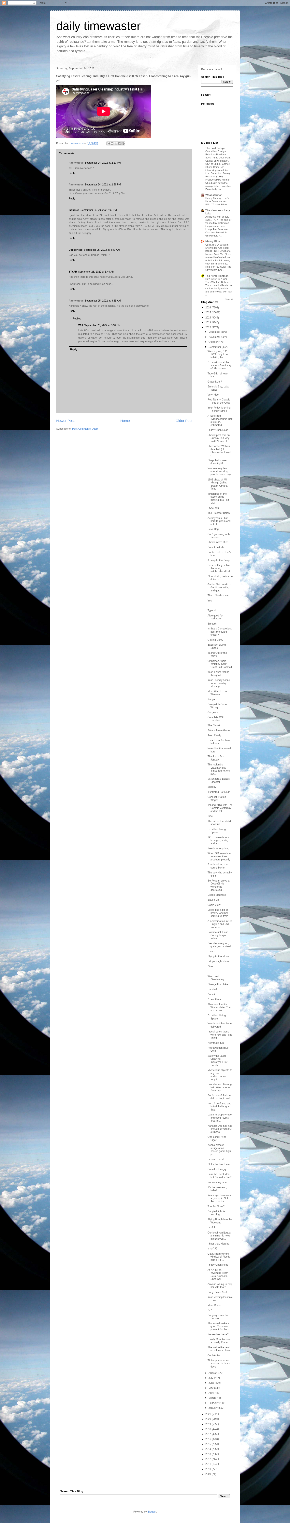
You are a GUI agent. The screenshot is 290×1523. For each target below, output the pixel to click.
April (211, 1392)
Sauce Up (213, 899)
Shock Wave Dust (218, 542)
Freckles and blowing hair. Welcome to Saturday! (220, 1087)
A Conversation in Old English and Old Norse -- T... (220, 924)
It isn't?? (212, 1248)
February (214, 1402)
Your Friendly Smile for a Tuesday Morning (219, 683)
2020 (208, 1419)
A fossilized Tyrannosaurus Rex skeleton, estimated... (220, 420)
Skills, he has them (219, 1164)
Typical (212, 610)
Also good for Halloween (215, 617)
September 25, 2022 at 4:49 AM (102, 249)
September (215, 346)
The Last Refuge (215, 148)
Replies (77, 318)
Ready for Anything (218, 848)
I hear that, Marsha (218, 1243)
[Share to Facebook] (120, 143)
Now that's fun (216, 1042)
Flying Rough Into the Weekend (220, 1221)
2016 (208, 1439)
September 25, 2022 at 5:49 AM (96, 271)
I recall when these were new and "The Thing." (220, 1034)
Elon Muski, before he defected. (220, 578)
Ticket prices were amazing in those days (219, 1363)
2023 (208, 322)
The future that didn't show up (219, 823)
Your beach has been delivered (220, 1025)
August (213, 1372)
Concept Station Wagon (217, 798)
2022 (208, 327)
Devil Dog (213, 529)
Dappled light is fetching (216, 1213)
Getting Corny (215, 639)
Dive (210, 966)
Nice (210, 816)
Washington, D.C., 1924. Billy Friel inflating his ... (218, 354)
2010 (208, 1469)
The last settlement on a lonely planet (219, 1349)
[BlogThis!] (112, 143)
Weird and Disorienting (216, 978)
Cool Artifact (215, 1355)
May (211, 1387)
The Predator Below (219, 512)
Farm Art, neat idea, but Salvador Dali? (219, 1176)
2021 (208, 1414)
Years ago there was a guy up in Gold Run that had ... (219, 1198)
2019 (208, 1424)
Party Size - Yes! (217, 1292)
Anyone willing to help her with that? (220, 1286)
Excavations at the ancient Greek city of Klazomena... (219, 365)
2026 (208, 307)
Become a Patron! (211, 69)
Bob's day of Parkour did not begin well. (219, 1097)
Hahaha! (212, 989)
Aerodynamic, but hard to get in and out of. (219, 521)
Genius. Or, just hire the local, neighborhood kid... (220, 568)
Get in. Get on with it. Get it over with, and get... (220, 587)
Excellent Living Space (217, 646)
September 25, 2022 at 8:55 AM (103, 300)
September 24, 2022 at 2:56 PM (103, 184)
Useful (211, 1227)
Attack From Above (219, 730)
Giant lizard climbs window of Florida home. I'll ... (219, 1256)
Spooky (212, 786)
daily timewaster (98, 26)
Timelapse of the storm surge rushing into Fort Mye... (218, 498)
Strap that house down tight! (217, 462)
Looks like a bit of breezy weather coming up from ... (219, 912)
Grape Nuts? (215, 381)
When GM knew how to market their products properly (219, 856)
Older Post (184, 421)
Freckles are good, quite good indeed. (219, 945)
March (212, 1397)
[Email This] (108, 143)
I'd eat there (214, 999)
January (213, 1407)
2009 (208, 1474)
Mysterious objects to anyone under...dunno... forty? (220, 1075)
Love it (211, 951)
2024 (208, 317)
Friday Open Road (218, 429)
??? (210, 1310)
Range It (212, 699)
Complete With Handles (216, 719)
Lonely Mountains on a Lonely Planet (219, 1341)
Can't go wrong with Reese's (219, 536)
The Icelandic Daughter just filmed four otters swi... (219, 769)
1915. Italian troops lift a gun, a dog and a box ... (218, 840)
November (215, 336)
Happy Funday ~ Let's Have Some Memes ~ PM (217, 201)
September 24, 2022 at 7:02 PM (98, 210)
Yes (210, 600)
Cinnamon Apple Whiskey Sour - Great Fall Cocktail (220, 663)
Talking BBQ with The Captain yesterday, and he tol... (220, 808)
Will (80, 325)
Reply (72, 173)
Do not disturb (216, 547)
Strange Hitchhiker (218, 984)
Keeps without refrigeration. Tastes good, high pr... (219, 1149)
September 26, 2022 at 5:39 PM (102, 325)
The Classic (214, 725)
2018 (208, 1429)
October (213, 341)
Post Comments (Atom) (85, 428)
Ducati (211, 994)
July (211, 1377)
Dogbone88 (75, 249)
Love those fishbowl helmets (219, 742)
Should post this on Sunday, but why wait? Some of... (219, 438)
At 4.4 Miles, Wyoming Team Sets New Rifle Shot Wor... (218, 1274)
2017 (208, 1434)
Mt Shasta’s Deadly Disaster (219, 780)
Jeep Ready (214, 735)
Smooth (212, 623)
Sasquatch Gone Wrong (217, 706)
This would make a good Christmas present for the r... (219, 1326)
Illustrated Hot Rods (219, 791)
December (215, 331)
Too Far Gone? (216, 1206)
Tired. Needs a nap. (219, 595)
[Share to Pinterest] (123, 143)
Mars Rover (214, 1305)
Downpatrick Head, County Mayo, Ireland (218, 935)
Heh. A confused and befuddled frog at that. (219, 1106)
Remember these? (218, 1334)
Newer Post (65, 421)
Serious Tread (216, 1159)
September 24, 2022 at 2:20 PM (103, 162)
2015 (208, 1444)
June (212, 1382)
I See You (213, 507)
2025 (208, 312)
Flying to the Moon (218, 956)
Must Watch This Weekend (217, 693)
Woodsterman (213, 195)
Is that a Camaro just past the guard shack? (220, 631)
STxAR (73, 271)
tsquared (74, 210)
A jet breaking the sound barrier (217, 866)
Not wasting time (217, 1182)
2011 (208, 1463)
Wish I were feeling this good (218, 673)
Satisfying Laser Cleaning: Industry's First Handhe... (217, 1060)
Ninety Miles (212, 241)
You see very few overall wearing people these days (219, 471)
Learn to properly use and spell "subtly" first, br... (220, 1117)
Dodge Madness (217, 894)
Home (125, 421)
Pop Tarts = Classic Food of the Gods (219, 401)
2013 (208, 1454)
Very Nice (213, 394)
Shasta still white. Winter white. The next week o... (219, 1007)
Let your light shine (218, 961)
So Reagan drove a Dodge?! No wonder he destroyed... (218, 885)
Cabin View (214, 904)
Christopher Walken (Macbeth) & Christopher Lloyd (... (219, 451)
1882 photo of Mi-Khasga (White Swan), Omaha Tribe (217, 484)
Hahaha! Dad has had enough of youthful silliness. (220, 1128)
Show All (229, 299)
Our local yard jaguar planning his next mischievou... (219, 1235)
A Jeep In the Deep (218, 560)
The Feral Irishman (216, 275)
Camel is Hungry (217, 1169)
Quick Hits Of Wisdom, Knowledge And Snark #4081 (217, 247)
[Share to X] (116, 143)
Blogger (152, 1511)
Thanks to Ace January (216, 758)
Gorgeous (213, 712)
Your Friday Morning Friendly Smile (219, 409)
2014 (208, 1449)
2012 (208, 1459)
